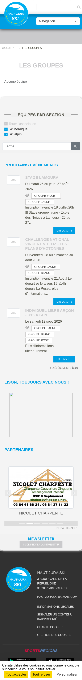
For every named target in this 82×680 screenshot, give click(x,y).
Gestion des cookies (54, 635)
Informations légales (55, 606)
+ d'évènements (60, 368)
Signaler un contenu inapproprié (54, 617)
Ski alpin (15, 134)
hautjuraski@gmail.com (57, 596)
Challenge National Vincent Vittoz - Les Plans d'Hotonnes (47, 243)
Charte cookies (50, 627)
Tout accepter (16, 674)
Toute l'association (22, 124)
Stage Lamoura (41, 177)
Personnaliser (67, 674)
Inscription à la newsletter (41, 544)
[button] (8, 493)
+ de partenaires (66, 528)
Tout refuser (41, 674)
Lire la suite (64, 230)
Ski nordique (18, 129)
